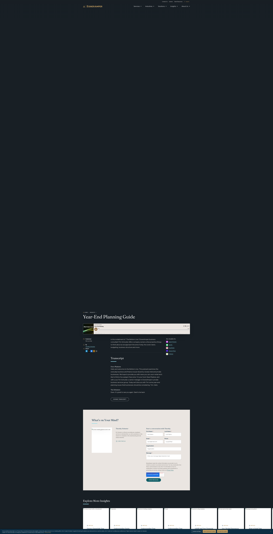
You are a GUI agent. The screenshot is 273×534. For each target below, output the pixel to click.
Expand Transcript (119, 399)
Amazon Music (172, 351)
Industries (148, 6)
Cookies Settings (197, 531)
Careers (171, 1)
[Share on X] (89, 351)
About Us (185, 6)
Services (137, 6)
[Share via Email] (94, 351)
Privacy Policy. (48, 532)
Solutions (161, 6)
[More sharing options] (96, 351)
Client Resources (178, 1)
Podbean (171, 354)
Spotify (170, 344)
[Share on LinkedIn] (87, 351)
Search (187, 1)
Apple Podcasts (172, 341)
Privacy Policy (170, 470)
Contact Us (164, 1)
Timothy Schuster (90, 346)
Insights (173, 6)
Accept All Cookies (222, 531)
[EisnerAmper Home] (92, 6)
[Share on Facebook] (91, 351)
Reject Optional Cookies (209, 531)
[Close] (270, 531)
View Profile (122, 441)
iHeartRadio (171, 347)
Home (86, 312)
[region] (136, 531)
